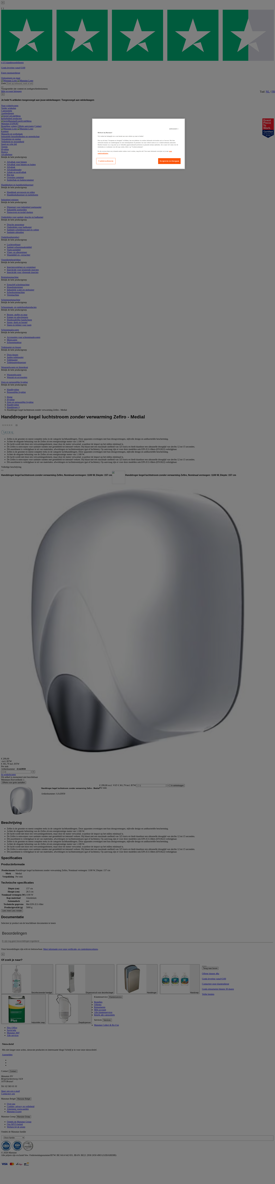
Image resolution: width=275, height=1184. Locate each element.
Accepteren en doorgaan (169, 161)
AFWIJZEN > (174, 129)
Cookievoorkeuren (105, 161)
